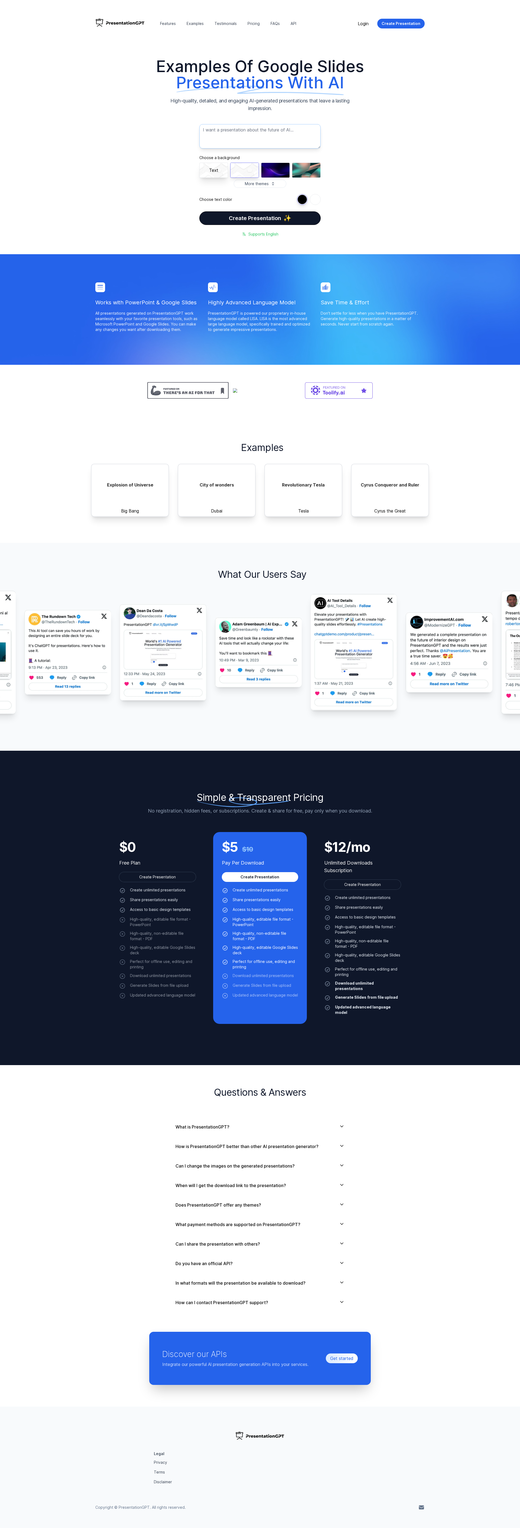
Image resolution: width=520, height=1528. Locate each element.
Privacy (160, 1462)
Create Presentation (260, 218)
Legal (159, 1453)
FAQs (275, 23)
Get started (341, 1358)
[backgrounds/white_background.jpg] (244, 170)
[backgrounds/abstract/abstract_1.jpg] (306, 170)
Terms (159, 1472)
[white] (315, 199)
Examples (195, 23)
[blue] (302, 199)
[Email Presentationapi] (421, 1507)
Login (363, 23)
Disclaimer (163, 1481)
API (293, 23)
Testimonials (225, 23)
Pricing (254, 23)
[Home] (120, 23)
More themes (257, 183)
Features (168, 23)
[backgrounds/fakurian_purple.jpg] (275, 170)
